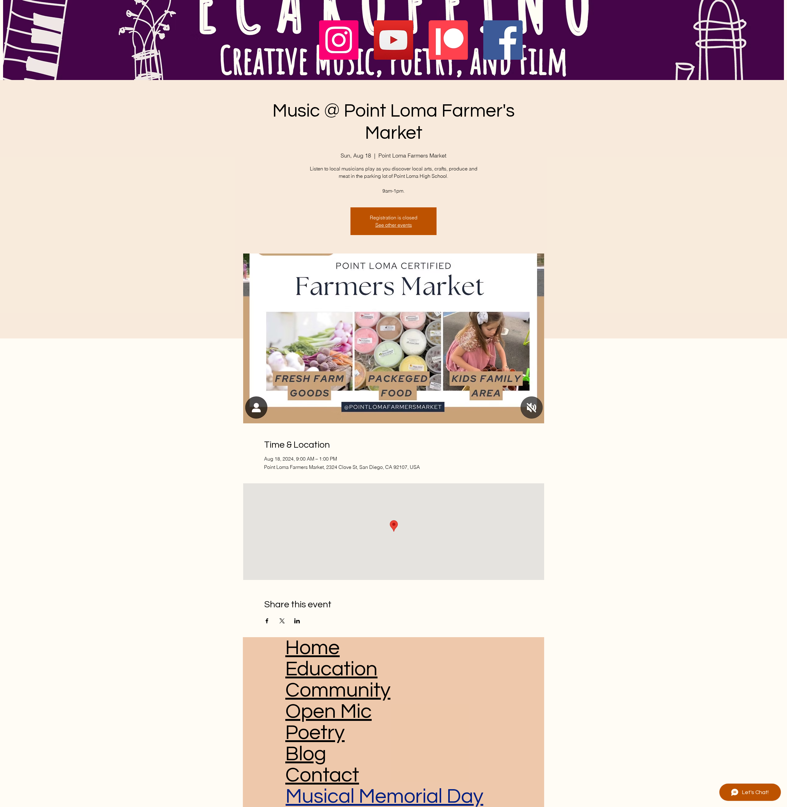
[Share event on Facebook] (267, 620)
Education (331, 669)
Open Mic (328, 711)
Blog (305, 754)
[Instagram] (338, 40)
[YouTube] (393, 40)
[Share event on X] (282, 620)
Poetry (315, 732)
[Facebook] (503, 40)
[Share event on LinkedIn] (297, 620)
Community (337, 690)
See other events (393, 225)
